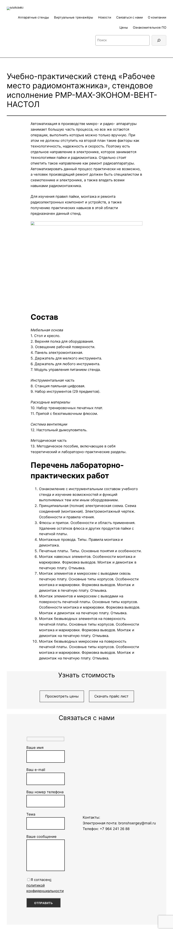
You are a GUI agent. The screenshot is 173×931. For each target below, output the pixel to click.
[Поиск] (159, 40)
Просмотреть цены (62, 696)
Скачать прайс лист (111, 696)
